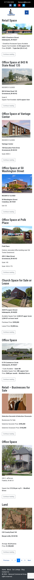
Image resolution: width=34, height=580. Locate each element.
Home (4, 569)
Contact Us (5, 572)
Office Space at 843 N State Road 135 (15, 63)
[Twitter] (23, 5)
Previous (6, 560)
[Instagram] (19, 5)
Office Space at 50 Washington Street (13, 169)
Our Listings (16, 569)
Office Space (9, 340)
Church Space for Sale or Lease (17, 282)
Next (29, 560)
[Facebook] (10, 5)
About (9, 569)
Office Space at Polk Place (14, 221)
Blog (22, 569)
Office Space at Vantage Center (16, 115)
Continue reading (8, 54)
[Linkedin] (15, 5)
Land (5, 504)
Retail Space (9, 20)
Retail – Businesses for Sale (16, 389)
